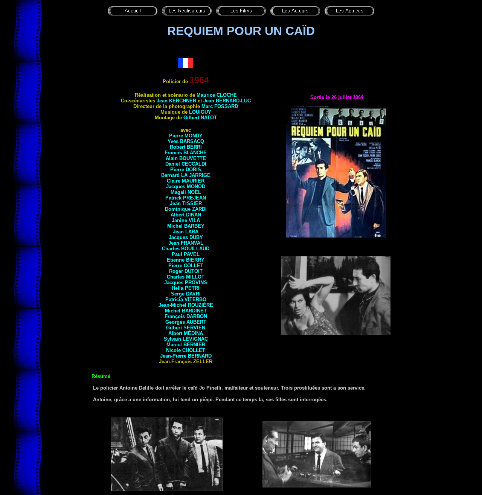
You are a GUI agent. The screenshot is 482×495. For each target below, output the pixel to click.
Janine (186, 220)
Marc (219, 106)
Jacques (185, 186)
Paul (186, 254)
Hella (186, 288)
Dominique (186, 209)
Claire (185, 181)
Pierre (186, 136)
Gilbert (192, 117)
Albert (186, 215)
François (186, 316)
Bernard (185, 175)
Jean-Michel (186, 305)
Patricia (185, 299)
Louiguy (200, 112)
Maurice (217, 95)
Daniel (185, 164)
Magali (186, 192)
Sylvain (186, 339)
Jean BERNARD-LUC (227, 101)
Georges (185, 322)
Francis (186, 152)
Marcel (185, 344)
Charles (185, 248)
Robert (186, 147)
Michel (185, 226)
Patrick (185, 198)
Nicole (185, 350)
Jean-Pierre (186, 356)
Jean (176, 101)
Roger (186, 271)
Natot (209, 117)
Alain (186, 158)
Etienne (185, 260)
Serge (186, 294)
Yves (186, 141)
